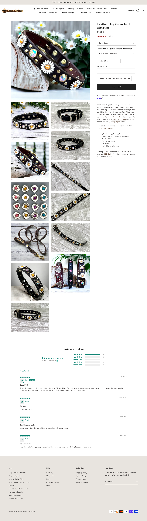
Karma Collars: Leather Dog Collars (24, 511)
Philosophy (50, 476)
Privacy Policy (81, 479)
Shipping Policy (81, 473)
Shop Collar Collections (40, 9)
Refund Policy (81, 476)
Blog (48, 486)
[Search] (137, 10)
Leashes (114, 9)
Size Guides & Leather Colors (97, 9)
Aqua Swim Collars (85, 13)
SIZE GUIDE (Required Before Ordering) (115, 49)
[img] (25, 377)
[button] (78, 354)
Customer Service (52, 482)
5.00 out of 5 (58, 358)
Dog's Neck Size (104, 67)
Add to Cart (116, 87)
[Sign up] (137, 482)
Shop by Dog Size (58, 9)
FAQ (48, 479)
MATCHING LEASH (105, 128)
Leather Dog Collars (103, 13)
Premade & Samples (68, 13)
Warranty (49, 473)
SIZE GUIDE (108, 154)
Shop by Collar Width (75, 9)
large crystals (117, 122)
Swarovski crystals (119, 119)
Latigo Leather (117, 117)
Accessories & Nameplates (48, 13)
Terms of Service (82, 482)
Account (131, 11)
